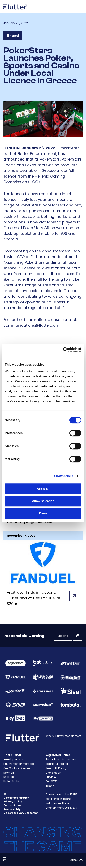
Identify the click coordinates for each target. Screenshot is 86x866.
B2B (5, 794)
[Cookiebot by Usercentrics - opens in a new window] (63, 350)
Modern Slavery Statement (21, 813)
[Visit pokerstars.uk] (43, 691)
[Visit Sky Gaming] (43, 718)
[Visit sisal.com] (70, 691)
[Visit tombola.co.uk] (70, 705)
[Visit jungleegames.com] (43, 677)
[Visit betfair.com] (70, 663)
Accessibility (11, 809)
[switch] (75, 433)
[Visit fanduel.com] (15, 677)
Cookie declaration (16, 798)
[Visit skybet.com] (15, 718)
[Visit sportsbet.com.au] (43, 704)
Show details (63, 476)
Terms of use (12, 805)
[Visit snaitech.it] (15, 705)
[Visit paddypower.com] (15, 691)
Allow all (43, 489)
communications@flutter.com (31, 325)
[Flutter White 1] (15, 11)
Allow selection (43, 501)
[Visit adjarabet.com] (15, 663)
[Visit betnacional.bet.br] (43, 663)
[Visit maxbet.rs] (70, 677)
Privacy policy (12, 801)
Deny (43, 513)
